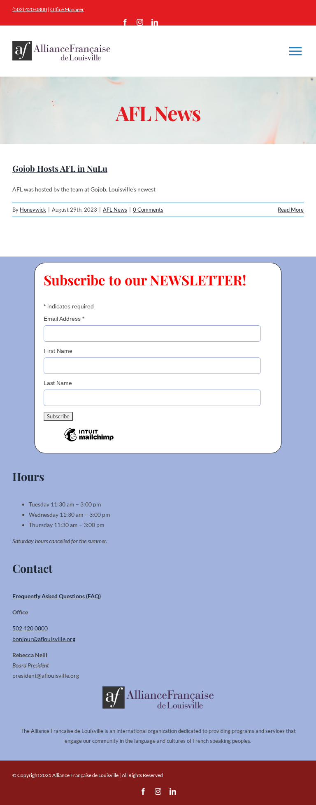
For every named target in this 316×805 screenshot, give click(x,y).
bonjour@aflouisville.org (43, 638)
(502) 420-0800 (29, 9)
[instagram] (140, 22)
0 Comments (148, 209)
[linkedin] (154, 22)
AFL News (115, 209)
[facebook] (125, 22)
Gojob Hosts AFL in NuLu (59, 168)
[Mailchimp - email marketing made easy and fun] (89, 441)
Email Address (64, 318)
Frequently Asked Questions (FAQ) (56, 596)
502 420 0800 (30, 628)
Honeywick (33, 209)
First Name (58, 351)
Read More (291, 209)
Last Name (58, 383)
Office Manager (67, 9)
